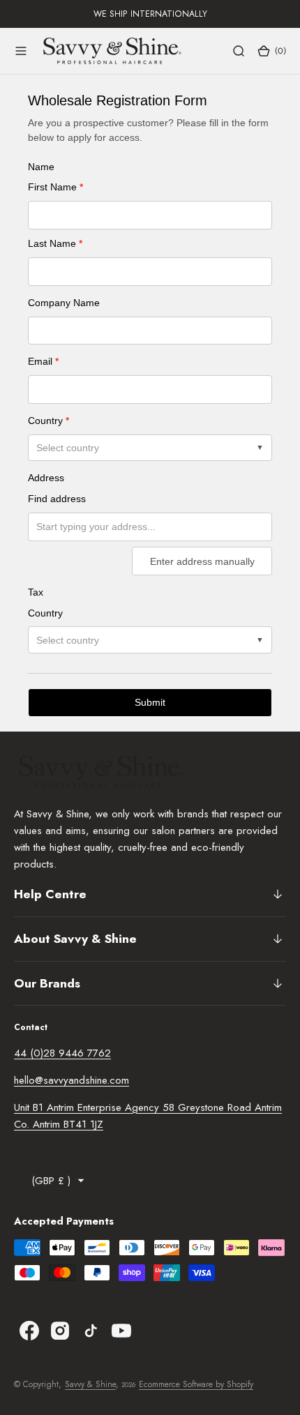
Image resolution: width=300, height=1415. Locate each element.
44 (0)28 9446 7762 (62, 1053)
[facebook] (29, 1330)
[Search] (239, 51)
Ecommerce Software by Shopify (196, 1384)
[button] (21, 51)
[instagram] (60, 1330)
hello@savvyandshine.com (71, 1080)
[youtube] (121, 1330)
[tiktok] (90, 1330)
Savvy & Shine (90, 1384)
